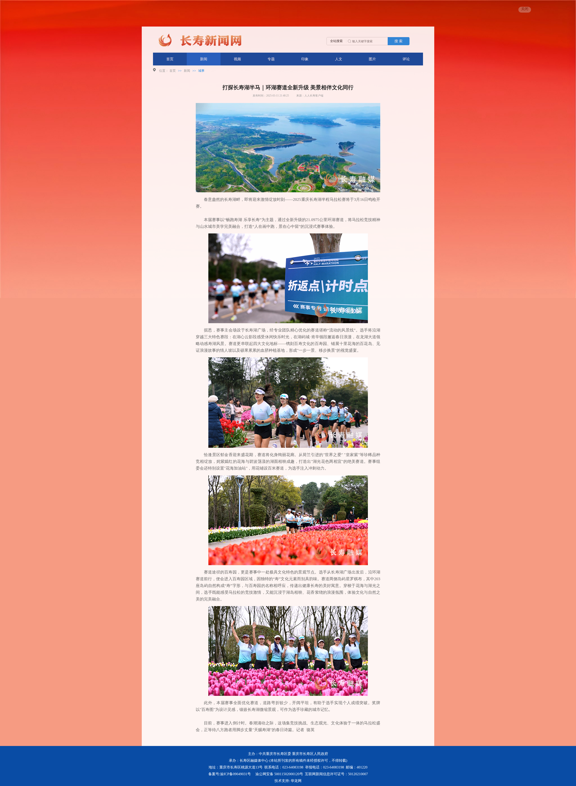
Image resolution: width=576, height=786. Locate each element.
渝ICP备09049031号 (235, 774)
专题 (271, 59)
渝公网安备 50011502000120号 (279, 774)
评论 (406, 59)
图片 (372, 59)
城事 (201, 70)
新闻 (203, 59)
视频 (237, 59)
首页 (169, 59)
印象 (304, 59)
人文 (338, 59)
